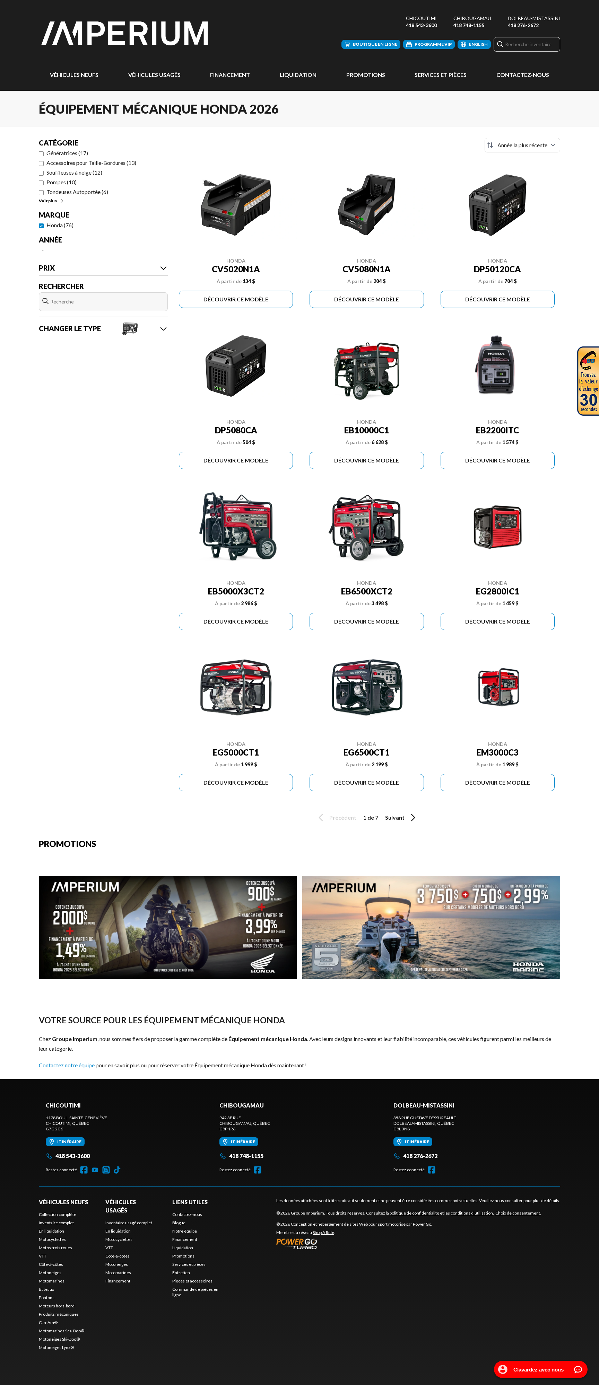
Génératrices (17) (67, 153)
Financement (230, 74)
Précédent (342, 817)
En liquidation (51, 1231)
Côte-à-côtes (51, 1264)
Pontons (46, 1297)
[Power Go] (354, 1243)
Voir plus (48, 200)
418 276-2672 (523, 25)
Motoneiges (50, 1272)
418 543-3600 (421, 25)
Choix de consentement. (518, 1213)
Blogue (178, 1222)
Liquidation (298, 74)
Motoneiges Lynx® (56, 1347)
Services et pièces (441, 74)
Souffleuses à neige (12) (74, 172)
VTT (42, 1256)
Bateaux (46, 1289)
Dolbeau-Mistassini (534, 18)
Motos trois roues (55, 1247)
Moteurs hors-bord (57, 1305)
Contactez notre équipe (67, 1065)
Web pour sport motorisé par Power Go (395, 1224)
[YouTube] (95, 1170)
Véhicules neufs (74, 74)
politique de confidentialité (414, 1213)
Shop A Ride (323, 1232)
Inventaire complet (56, 1222)
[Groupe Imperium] (125, 33)
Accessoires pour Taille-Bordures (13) (91, 162)
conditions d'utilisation (472, 1213)
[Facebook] (84, 1170)
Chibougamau (472, 18)
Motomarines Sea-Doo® (61, 1330)
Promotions (365, 74)
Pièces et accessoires (192, 1280)
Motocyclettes (52, 1239)
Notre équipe (184, 1231)
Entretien (181, 1272)
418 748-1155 (468, 25)
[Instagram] (106, 1170)
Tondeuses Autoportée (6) (77, 191)
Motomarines (51, 1280)
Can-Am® (48, 1322)
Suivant (395, 817)
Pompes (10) (61, 182)
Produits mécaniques (59, 1314)
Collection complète (57, 1214)
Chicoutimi (421, 18)
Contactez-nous (522, 74)
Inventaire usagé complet (128, 1222)
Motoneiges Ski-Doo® (59, 1339)
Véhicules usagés (154, 74)
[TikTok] (117, 1170)
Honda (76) (59, 225)
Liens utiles (190, 1202)
